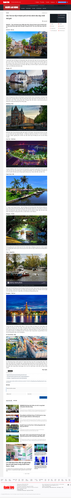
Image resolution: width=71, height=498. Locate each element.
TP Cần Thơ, (28, 381)
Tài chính (33, 8)
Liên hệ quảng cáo (54, 30)
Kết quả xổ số (61, 26)
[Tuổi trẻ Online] (8, 487)
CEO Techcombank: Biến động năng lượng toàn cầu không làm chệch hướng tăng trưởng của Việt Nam (40, 467)
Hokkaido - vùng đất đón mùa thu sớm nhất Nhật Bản (17, 378)
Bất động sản (39, 8)
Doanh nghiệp (28, 8)
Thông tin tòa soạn (20, 489)
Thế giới (19, 480)
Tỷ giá (52, 23)
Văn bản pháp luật (62, 28)
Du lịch (37, 480)
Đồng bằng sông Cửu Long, (41, 381)
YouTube (42, 2)
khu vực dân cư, (13, 381)
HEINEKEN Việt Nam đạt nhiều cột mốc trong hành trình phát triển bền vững (32, 406)
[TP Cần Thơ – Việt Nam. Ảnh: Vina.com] (26, 153)
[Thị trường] (11, 7)
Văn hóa (45, 480)
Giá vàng (52, 26)
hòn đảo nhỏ (8, 382)
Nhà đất (59, 480)
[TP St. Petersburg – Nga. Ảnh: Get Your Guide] (26, 347)
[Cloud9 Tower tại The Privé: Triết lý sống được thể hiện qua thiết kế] (12, 428)
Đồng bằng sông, (34, 381)
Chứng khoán (53, 28)
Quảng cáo (53, 2)
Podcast (37, 2)
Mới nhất (15, 400)
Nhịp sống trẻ (41, 480)
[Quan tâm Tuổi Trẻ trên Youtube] (68, 485)
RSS (62, 487)
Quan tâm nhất (9, 400)
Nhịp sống (44, 8)
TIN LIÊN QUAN (9, 372)
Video (14, 479)
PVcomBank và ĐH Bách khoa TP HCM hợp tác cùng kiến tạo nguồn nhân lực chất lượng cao (33, 416)
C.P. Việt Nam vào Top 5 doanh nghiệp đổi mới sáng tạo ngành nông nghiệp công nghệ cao (40, 453)
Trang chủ (2, 480)
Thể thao (52, 480)
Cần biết (47, 2)
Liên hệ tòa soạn (62, 30)
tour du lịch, (24, 381)
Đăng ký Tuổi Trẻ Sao (62, 2)
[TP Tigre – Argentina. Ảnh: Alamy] (26, 269)
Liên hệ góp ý (59, 487)
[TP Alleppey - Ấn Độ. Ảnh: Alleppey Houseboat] (26, 229)
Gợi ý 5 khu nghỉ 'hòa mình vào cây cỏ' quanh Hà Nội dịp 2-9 (18, 376)
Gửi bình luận (43, 397)
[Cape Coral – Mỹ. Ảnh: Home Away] (26, 189)
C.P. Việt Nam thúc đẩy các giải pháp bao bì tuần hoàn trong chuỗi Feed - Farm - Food (18, 464)
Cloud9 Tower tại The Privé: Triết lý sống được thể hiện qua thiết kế (32, 425)
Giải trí (48, 480)
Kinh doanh (27, 480)
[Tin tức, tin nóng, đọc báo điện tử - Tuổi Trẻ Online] (6, 2)
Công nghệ (31, 480)
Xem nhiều (10, 480)
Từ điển (60, 23)
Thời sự (16, 480)
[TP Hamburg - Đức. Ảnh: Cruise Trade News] (26, 117)
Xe (35, 479)
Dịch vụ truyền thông (45, 487)
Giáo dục (55, 480)
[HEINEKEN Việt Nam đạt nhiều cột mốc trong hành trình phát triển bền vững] (12, 409)
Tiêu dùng (23, 8)
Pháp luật (23, 480)
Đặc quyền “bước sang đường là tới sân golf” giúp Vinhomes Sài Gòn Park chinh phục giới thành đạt (32, 435)
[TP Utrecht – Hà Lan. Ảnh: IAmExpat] (26, 43)
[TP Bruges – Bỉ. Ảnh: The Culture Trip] (26, 81)
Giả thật (66, 480)
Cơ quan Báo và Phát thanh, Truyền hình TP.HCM (25, 490)
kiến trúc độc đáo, (19, 381)
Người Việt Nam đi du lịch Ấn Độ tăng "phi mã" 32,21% (17, 374)
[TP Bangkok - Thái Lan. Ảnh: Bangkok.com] (26, 308)
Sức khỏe (62, 480)
